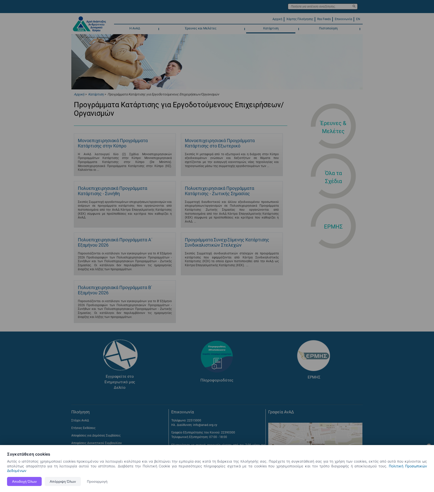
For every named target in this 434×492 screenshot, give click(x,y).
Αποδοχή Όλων (24, 481)
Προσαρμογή (97, 481)
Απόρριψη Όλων (63, 481)
